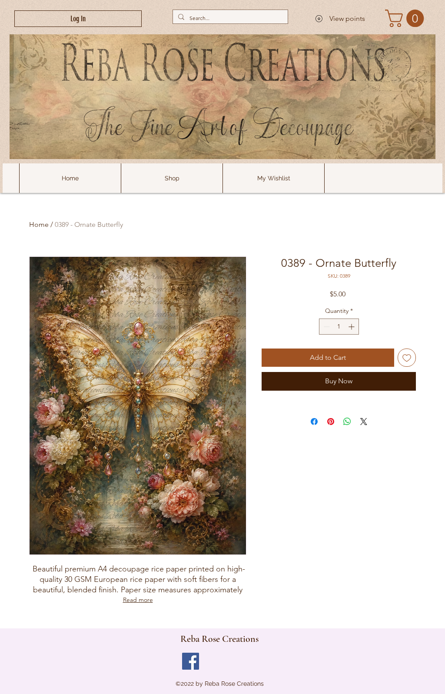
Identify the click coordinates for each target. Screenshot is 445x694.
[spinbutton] (339, 326)
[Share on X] (364, 421)
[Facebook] (190, 661)
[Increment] (352, 326)
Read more (138, 600)
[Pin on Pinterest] (330, 421)
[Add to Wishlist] (407, 358)
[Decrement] (325, 326)
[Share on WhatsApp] (347, 421)
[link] (406, 18)
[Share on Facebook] (314, 421)
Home (39, 224)
